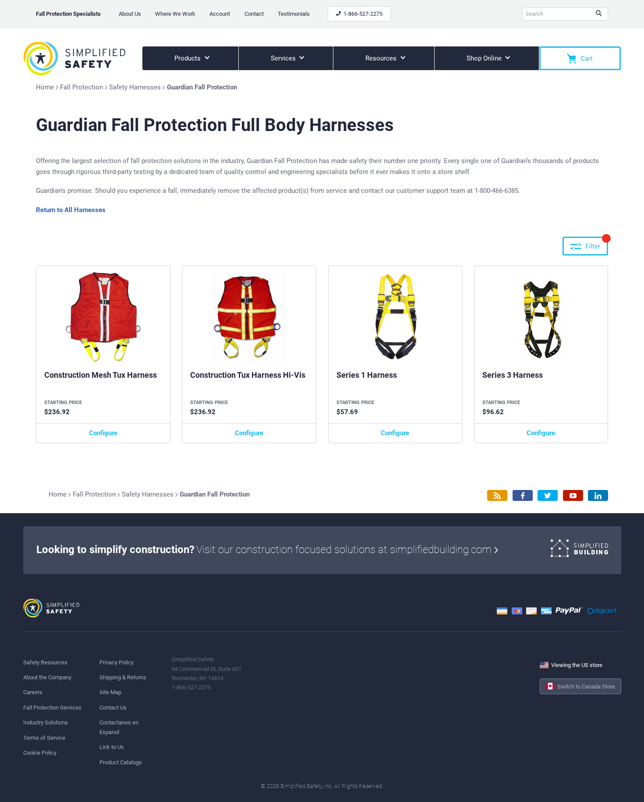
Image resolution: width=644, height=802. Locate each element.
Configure (103, 433)
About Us (130, 14)
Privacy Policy (116, 662)
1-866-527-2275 (362, 14)
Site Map (110, 692)
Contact (254, 14)
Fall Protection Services (52, 707)
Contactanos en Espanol (118, 727)
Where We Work (175, 14)
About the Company (47, 677)
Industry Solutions (45, 722)
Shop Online (485, 58)
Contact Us (113, 707)
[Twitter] (548, 495)
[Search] (598, 14)
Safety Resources (45, 662)
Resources (381, 58)
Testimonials (294, 14)
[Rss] (497, 495)
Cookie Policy (40, 752)
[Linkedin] (598, 495)
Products (188, 58)
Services (284, 58)
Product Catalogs (120, 762)
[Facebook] (523, 495)
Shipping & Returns (122, 677)
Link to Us (111, 747)
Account (219, 14)
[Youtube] (573, 495)
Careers (32, 692)
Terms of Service (44, 738)
